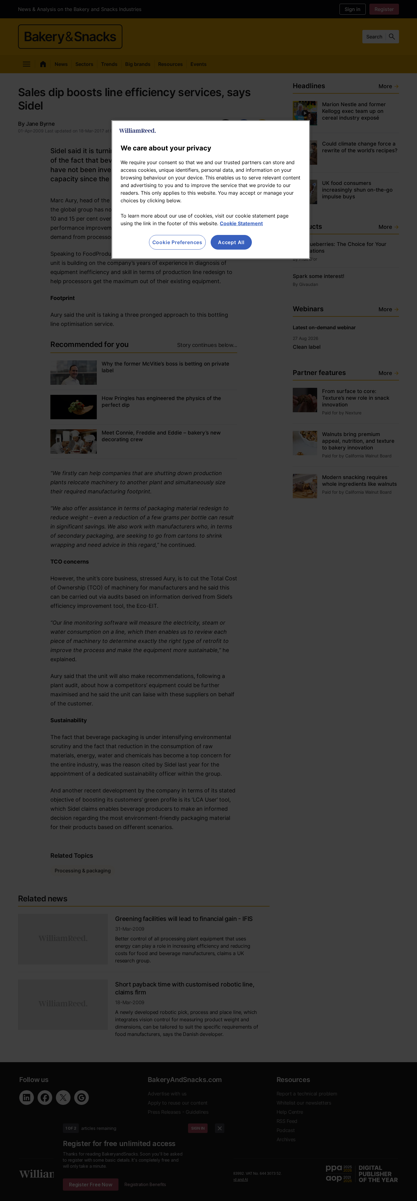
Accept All (231, 242)
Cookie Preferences (177, 242)
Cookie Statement (241, 223)
